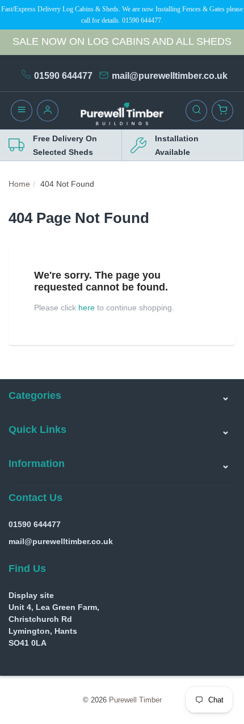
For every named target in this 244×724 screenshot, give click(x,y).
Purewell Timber (135, 700)
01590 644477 (63, 76)
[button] (122, 397)
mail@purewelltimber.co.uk (170, 76)
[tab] (122, 397)
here (86, 307)
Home (19, 183)
